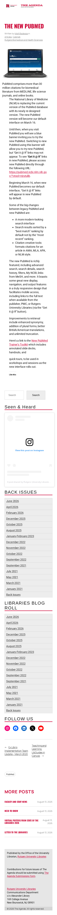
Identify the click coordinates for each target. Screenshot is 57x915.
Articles (8, 36)
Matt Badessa (21, 33)
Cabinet (16, 36)
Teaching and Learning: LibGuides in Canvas (39, 751)
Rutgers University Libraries (31, 856)
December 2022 (15, 542)
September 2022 (16, 559)
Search (36, 395)
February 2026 (15, 512)
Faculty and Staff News (16, 802)
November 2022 (16, 547)
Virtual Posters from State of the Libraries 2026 (21, 821)
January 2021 (14, 588)
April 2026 (12, 507)
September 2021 (16, 565)
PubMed (10, 774)
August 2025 (13, 530)
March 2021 (13, 583)
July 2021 (12, 571)
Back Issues (13, 594)
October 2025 (14, 524)
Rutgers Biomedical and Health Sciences (24, 39)
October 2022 (14, 553)
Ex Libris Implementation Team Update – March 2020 (16, 751)
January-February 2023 (20, 536)
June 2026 (12, 501)
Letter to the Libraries (16, 832)
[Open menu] (6, 16)
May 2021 (12, 577)
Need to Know (11, 811)
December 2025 (15, 518)
